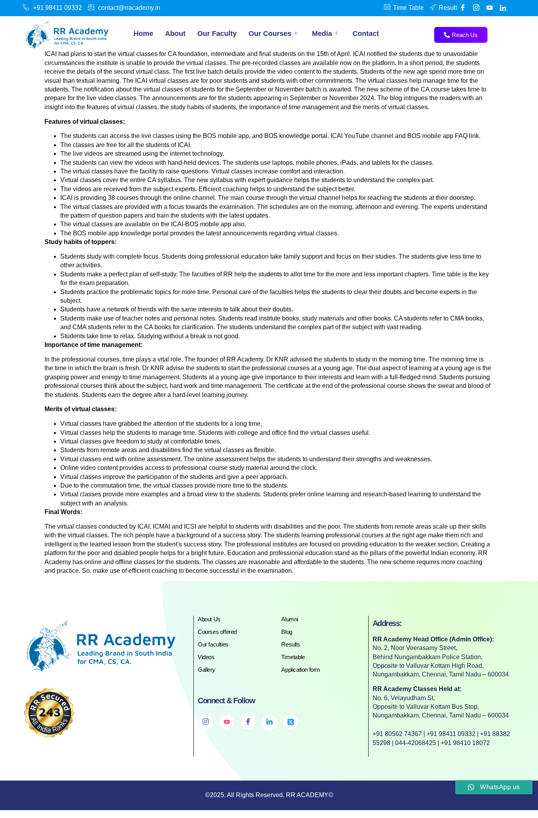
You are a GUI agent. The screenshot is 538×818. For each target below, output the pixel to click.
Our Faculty (217, 33)
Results (290, 644)
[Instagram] (205, 722)
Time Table (408, 7)
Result (448, 7)
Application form (300, 669)
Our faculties (213, 644)
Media (322, 33)
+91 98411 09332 (57, 7)
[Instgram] (476, 8)
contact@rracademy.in (129, 7)
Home (143, 33)
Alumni (289, 619)
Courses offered (217, 631)
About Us (209, 619)
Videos (206, 657)
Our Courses (270, 33)
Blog (286, 631)
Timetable (292, 657)
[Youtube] (489, 8)
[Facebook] (463, 8)
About (175, 33)
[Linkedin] (503, 8)
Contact (365, 33)
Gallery (206, 669)
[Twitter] (291, 722)
